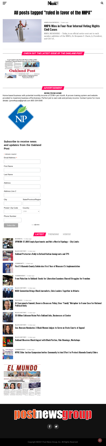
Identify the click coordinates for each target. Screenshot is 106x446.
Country (26, 208)
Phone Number (10, 216)
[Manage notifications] (100, 440)
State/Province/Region (31, 199)
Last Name (8, 174)
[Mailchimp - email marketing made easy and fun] (35, 225)
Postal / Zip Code (11, 208)
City (5, 199)
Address (7, 183)
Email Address (10, 157)
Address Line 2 (10, 191)
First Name (8, 166)
